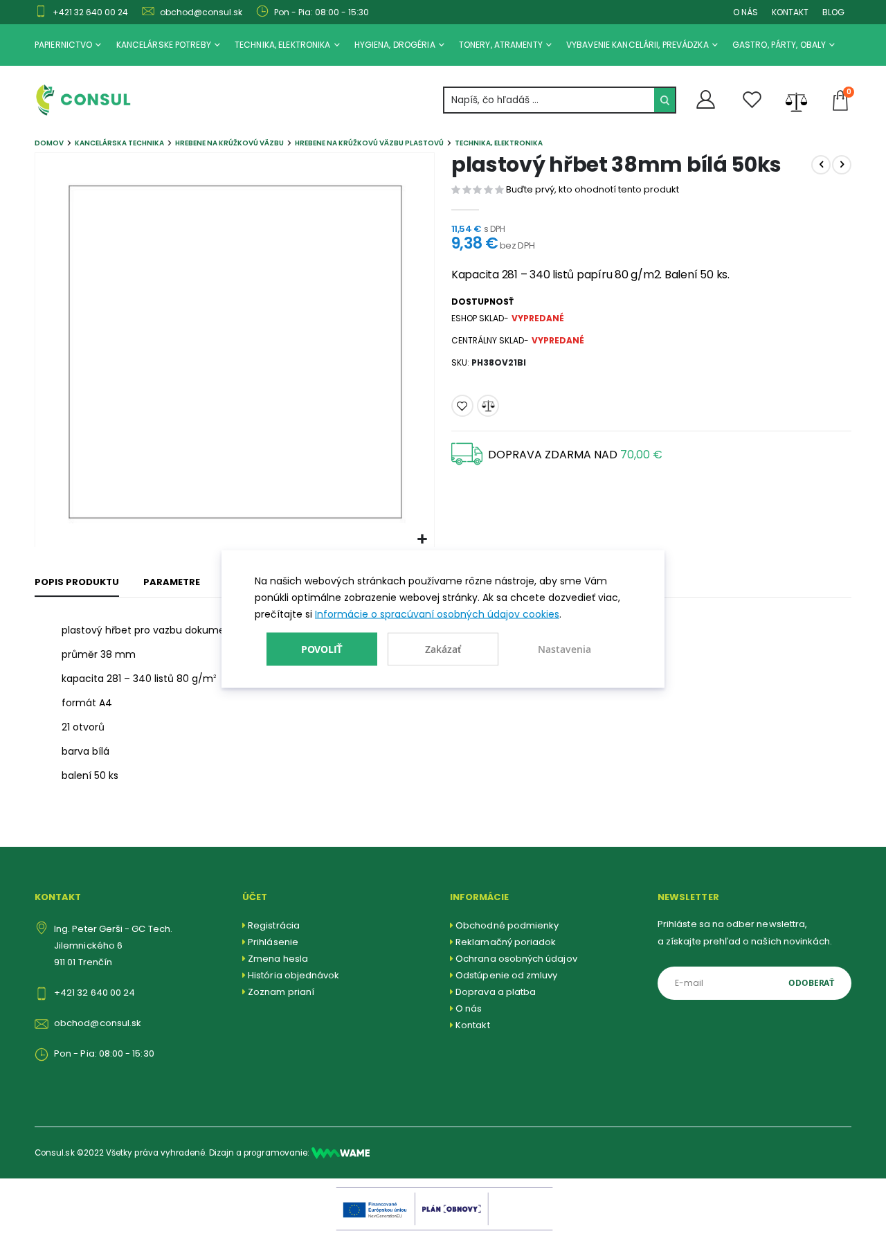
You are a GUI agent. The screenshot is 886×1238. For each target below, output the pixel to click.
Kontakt (472, 1025)
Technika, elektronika (499, 143)
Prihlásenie (273, 942)
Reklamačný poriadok (505, 942)
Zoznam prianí (281, 991)
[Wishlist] (752, 100)
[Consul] (340, 1152)
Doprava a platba (495, 991)
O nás (468, 1008)
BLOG (833, 12)
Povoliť (322, 648)
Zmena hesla (278, 958)
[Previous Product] (821, 164)
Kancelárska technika (119, 143)
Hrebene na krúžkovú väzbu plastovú (369, 143)
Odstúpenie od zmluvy (506, 975)
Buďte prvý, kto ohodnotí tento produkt (592, 189)
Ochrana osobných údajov (516, 958)
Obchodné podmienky (507, 925)
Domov (49, 143)
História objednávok (293, 975)
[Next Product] (841, 164)
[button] (422, 540)
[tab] (77, 583)
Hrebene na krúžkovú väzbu (229, 143)
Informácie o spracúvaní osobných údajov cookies (437, 614)
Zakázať (443, 649)
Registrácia (274, 925)
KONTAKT (790, 12)
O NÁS (745, 12)
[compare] (796, 100)
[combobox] (559, 100)
